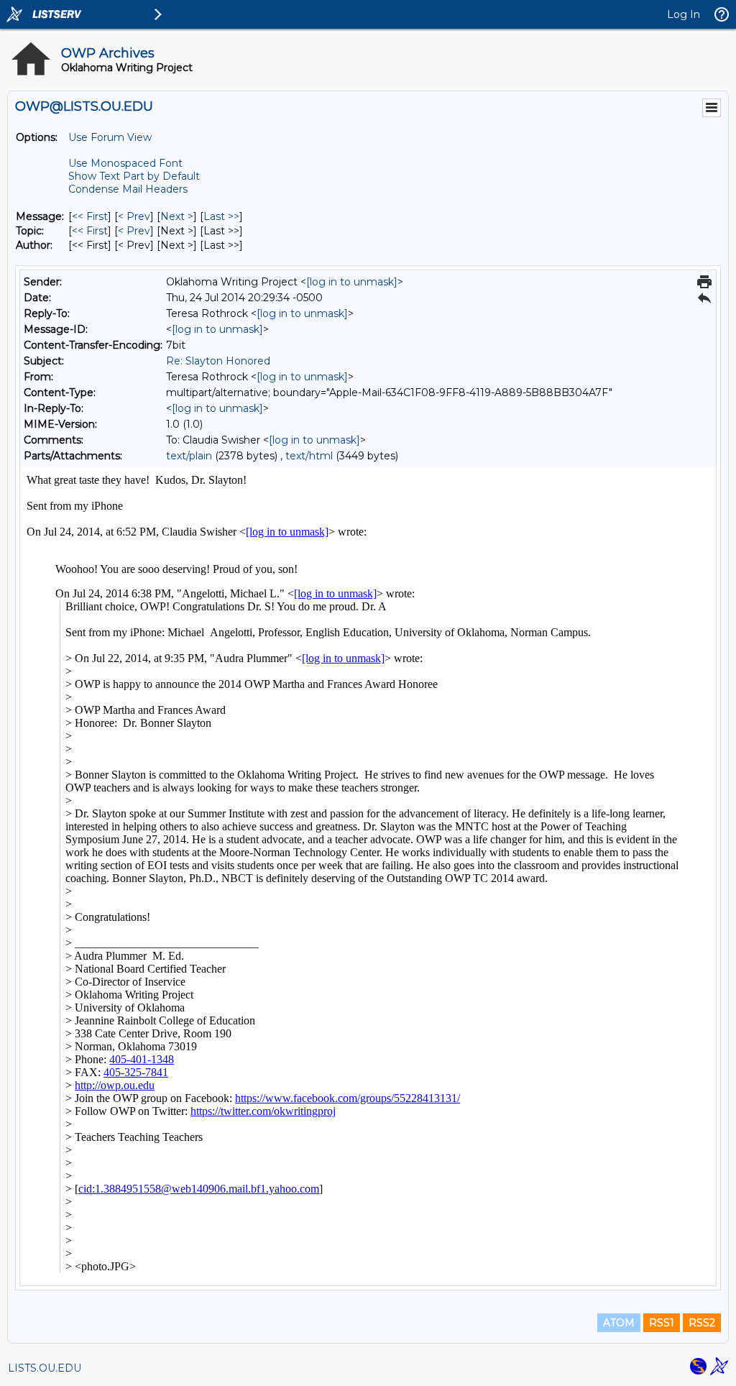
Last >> (221, 216)
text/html (309, 455)
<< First (90, 216)
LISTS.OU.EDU (44, 1368)
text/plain (189, 455)
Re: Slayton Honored (218, 360)
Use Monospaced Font (125, 163)
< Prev (134, 216)
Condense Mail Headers (128, 189)
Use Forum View (110, 137)
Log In (683, 14)
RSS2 (702, 1322)
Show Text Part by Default (134, 176)
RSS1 (661, 1322)
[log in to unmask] (351, 281)
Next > (176, 216)
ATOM (619, 1322)
